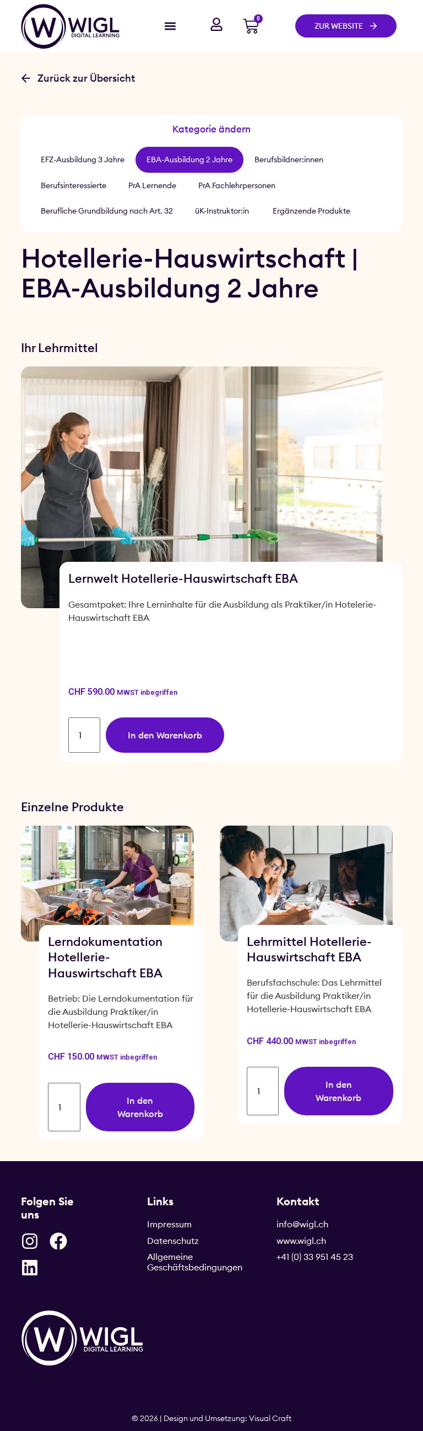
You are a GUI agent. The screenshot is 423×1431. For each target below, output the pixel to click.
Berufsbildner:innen (288, 159)
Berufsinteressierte (73, 185)
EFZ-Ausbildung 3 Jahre (82, 159)
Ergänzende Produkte (311, 211)
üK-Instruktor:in (223, 211)
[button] (170, 26)
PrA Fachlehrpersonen (236, 185)
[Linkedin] (30, 1267)
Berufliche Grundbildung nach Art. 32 (107, 211)
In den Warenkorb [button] (165, 735)
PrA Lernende (152, 185)
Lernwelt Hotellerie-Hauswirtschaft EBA (183, 578)
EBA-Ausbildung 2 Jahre (189, 159)
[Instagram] (30, 1241)
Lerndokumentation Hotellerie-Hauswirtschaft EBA (105, 957)
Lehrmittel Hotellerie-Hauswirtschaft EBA (309, 949)
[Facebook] (58, 1241)
